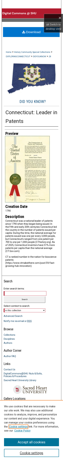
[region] (31, 430)
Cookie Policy (22, 430)
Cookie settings (18, 426)
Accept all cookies (31, 442)
